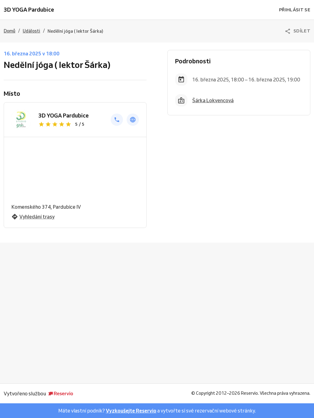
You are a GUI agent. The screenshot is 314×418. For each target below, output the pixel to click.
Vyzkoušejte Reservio (131, 411)
